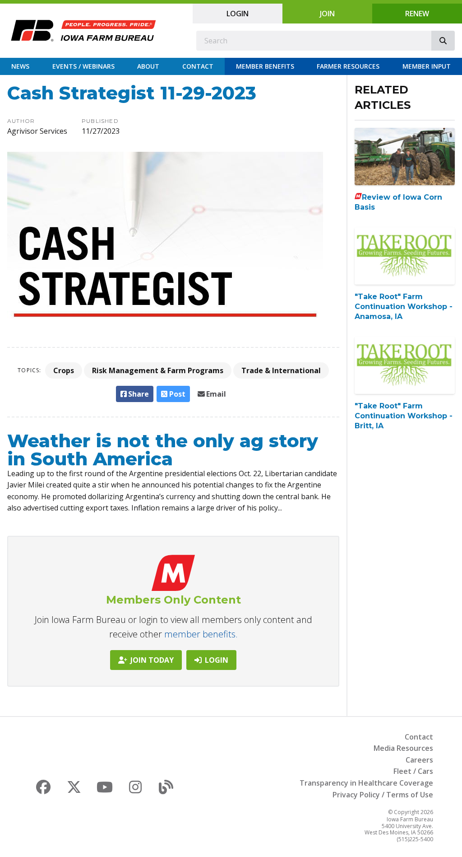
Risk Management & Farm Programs (157, 370)
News (20, 66)
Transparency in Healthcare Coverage (366, 783)
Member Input (426, 66)
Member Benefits (265, 66)
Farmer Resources (348, 66)
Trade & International (281, 370)
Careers (419, 760)
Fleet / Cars (413, 771)
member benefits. (201, 634)
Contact (197, 66)
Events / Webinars (83, 66)
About (148, 66)
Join (327, 14)
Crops (63, 370)
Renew (417, 14)
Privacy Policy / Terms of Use (383, 795)
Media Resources (403, 748)
